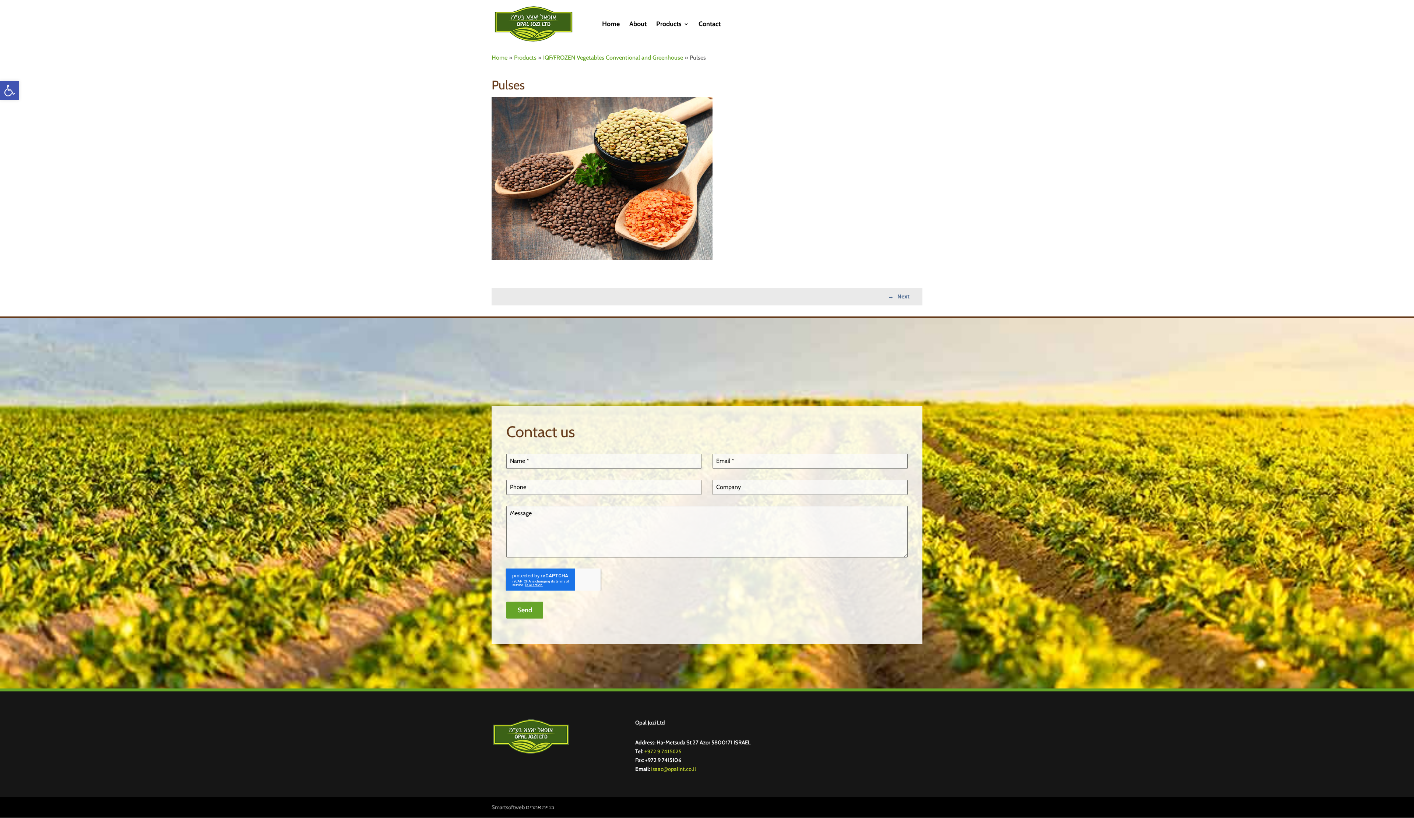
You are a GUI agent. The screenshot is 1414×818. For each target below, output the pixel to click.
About (638, 24)
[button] (9, 90)
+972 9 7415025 (663, 751)
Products (669, 24)
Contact (710, 24)
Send (525, 610)
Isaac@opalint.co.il (673, 768)
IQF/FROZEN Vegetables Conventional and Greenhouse (613, 57)
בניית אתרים (540, 807)
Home (611, 24)
